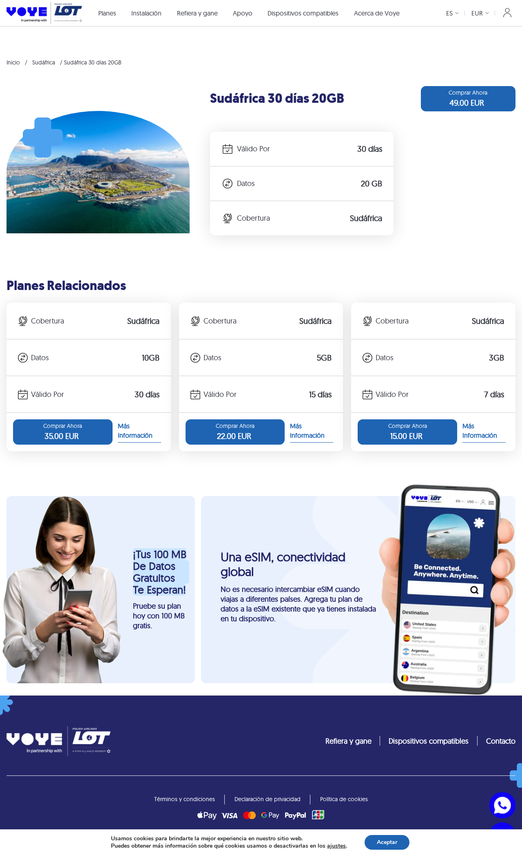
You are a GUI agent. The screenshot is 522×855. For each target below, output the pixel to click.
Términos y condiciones (184, 799)
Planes (107, 13)
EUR (477, 13)
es (449, 13)
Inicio (13, 62)
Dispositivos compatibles (303, 13)
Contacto (500, 741)
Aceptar (387, 842)
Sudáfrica (43, 62)
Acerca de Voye (377, 13)
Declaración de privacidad (267, 799)
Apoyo (242, 13)
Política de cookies (344, 799)
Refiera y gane (197, 13)
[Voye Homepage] (44, 13)
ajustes (336, 846)
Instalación (146, 13)
